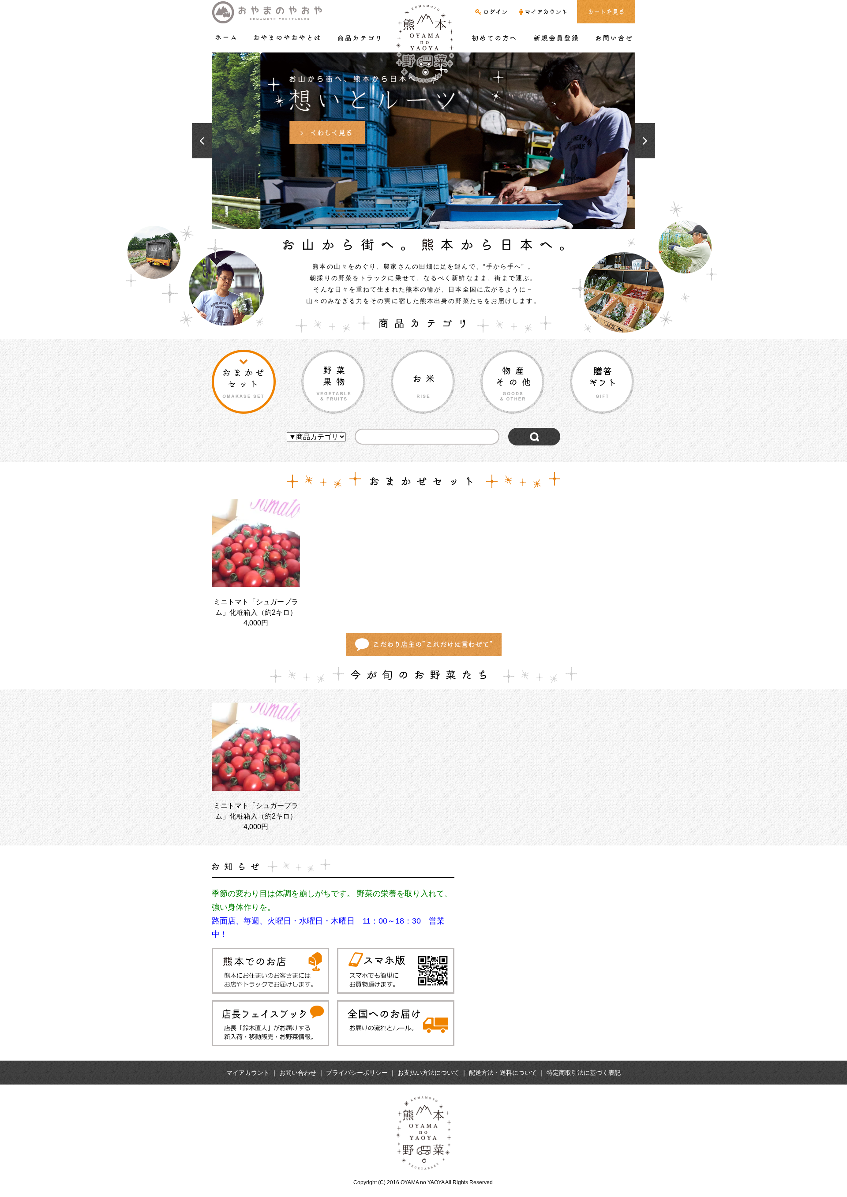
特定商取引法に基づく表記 (584, 1072)
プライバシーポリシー (357, 1072)
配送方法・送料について (503, 1072)
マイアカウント (248, 1072)
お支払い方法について (428, 1072)
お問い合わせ (297, 1072)
